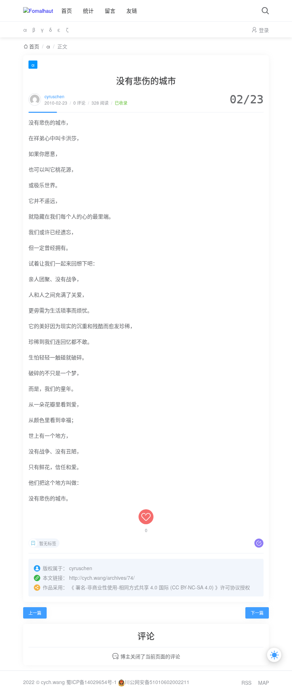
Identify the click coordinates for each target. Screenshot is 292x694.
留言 (110, 10)
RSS (246, 682)
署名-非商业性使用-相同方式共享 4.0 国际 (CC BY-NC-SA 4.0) (144, 587)
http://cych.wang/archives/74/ (102, 577)
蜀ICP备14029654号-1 (91, 681)
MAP (263, 682)
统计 (88, 10)
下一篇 (257, 613)
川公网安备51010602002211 (157, 681)
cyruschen (54, 96)
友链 (131, 10)
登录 (264, 29)
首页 (66, 10)
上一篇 (34, 613)
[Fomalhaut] (38, 10)
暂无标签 (47, 543)
